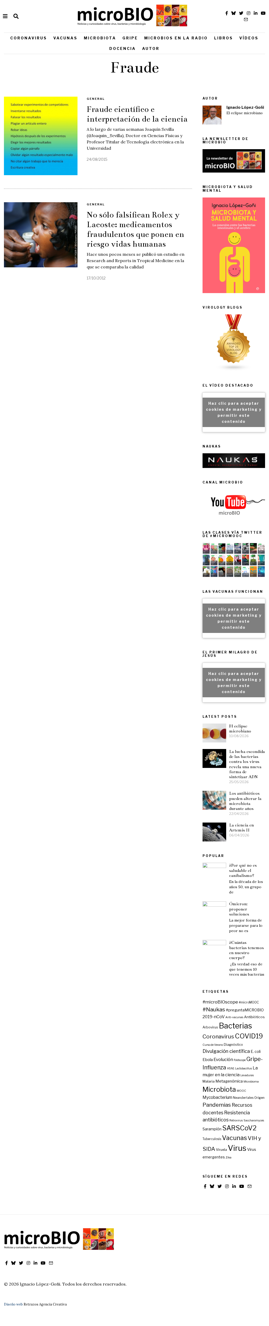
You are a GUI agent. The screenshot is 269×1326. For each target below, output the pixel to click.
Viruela (221, 1150)
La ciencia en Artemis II (241, 828)
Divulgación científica (226, 1051)
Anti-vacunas (234, 1017)
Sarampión (212, 1129)
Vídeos (248, 38)
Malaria (209, 1081)
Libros (223, 38)
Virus (237, 1148)
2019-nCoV (214, 1016)
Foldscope (240, 1060)
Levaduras (247, 1075)
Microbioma (251, 1081)
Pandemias (217, 1104)
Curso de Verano (213, 1045)
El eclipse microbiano (244, 113)
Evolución (223, 1059)
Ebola (208, 1059)
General (96, 99)
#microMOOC (249, 1002)
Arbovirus (210, 1027)
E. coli (256, 1051)
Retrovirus (236, 1120)
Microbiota (100, 38)
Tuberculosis (212, 1139)
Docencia (122, 48)
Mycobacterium (217, 1097)
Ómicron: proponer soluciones (239, 909)
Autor (150, 48)
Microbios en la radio (176, 38)
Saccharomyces (254, 1120)
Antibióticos (254, 1017)
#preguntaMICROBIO (245, 1010)
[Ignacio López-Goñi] (212, 115)
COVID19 (249, 1036)
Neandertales (243, 1098)
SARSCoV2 (239, 1128)
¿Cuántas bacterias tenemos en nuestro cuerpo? (246, 950)
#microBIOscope (220, 1002)
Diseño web (13, 1304)
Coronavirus (28, 38)
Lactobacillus (243, 1068)
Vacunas (65, 38)
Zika (228, 1157)
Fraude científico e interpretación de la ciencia (137, 114)
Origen (259, 1098)
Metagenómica (229, 1081)
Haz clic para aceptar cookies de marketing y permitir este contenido (234, 412)
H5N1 (230, 1068)
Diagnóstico (233, 1045)
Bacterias (235, 1025)
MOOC (241, 1091)
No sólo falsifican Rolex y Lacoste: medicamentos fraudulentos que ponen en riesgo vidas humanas (135, 229)
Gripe (130, 38)
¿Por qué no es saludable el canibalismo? (243, 870)
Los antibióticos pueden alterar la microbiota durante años (245, 801)
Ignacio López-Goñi (245, 107)
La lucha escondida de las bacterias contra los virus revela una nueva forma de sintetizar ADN (247, 764)
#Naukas (214, 1009)
